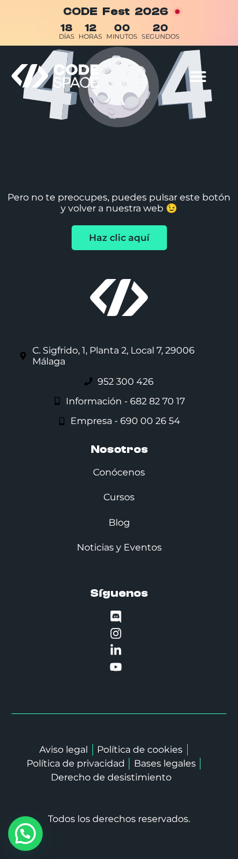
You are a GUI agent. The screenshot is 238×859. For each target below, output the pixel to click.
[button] (198, 76)
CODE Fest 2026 (115, 11)
